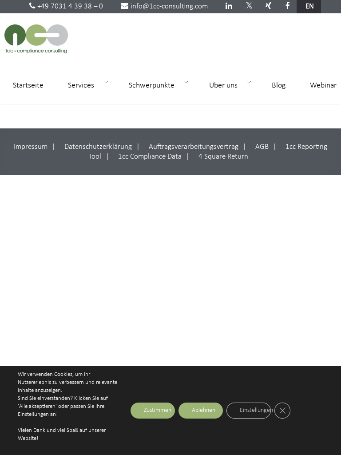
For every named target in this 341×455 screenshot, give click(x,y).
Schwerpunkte (147, 85)
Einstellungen (255, 410)
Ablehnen (203, 410)
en (309, 6)
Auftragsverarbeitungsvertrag (193, 147)
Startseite (28, 85)
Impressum (31, 147)
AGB (262, 147)
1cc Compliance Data (150, 156)
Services (77, 85)
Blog (278, 85)
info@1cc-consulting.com (169, 6)
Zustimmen (157, 410)
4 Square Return (223, 156)
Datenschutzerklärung (98, 147)
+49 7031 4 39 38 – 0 (70, 6)
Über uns (219, 85)
